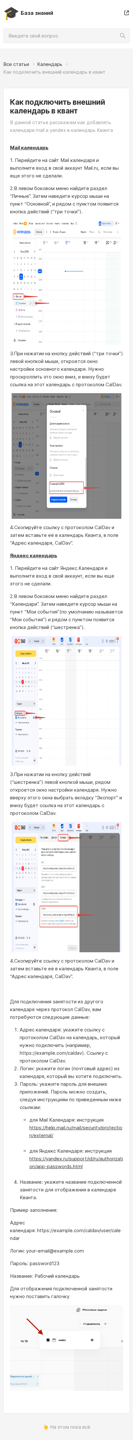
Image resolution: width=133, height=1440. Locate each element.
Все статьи (16, 64)
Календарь (49, 64)
